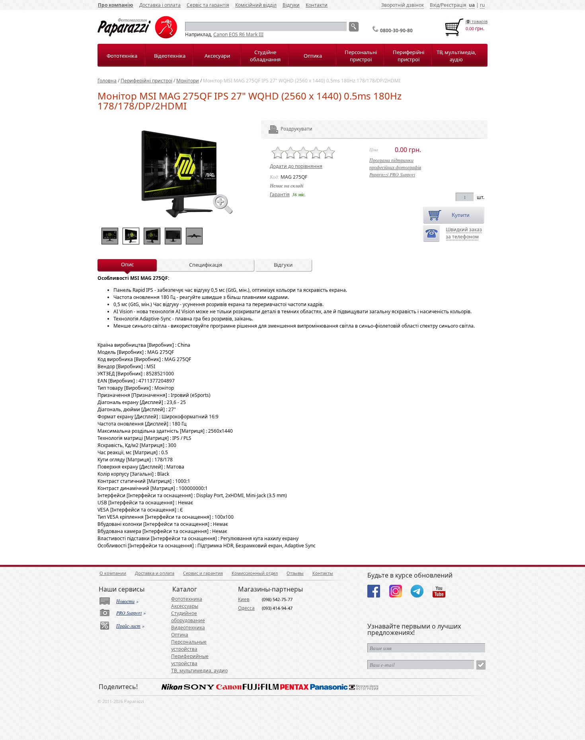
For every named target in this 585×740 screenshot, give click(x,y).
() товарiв (477, 21)
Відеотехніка (169, 55)
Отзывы (295, 573)
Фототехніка (122, 55)
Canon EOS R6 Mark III (238, 34)
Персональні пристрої (361, 56)
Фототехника (186, 599)
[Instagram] (395, 591)
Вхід (434, 5)
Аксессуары (184, 606)
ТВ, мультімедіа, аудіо (456, 56)
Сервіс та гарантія (208, 5)
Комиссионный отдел (255, 573)
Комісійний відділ (256, 5)
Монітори (187, 80)
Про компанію (115, 5)
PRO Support (129, 612)
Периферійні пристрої (408, 56)
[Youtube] (439, 591)
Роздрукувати (286, 128)
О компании (112, 573)
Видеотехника (188, 627)
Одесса (246, 608)
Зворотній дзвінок (402, 5)
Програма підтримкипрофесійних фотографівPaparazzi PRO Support (395, 167)
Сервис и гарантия (203, 573)
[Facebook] (373, 591)
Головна (107, 80)
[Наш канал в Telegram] (417, 591)
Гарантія (280, 194)
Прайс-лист (128, 626)
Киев (244, 599)
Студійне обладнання (265, 56)
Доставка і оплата (160, 5)
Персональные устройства (189, 645)
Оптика (313, 55)
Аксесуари (217, 55)
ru (482, 5)
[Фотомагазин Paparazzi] (137, 36)
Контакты (322, 573)
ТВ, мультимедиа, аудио (199, 670)
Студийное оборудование (188, 617)
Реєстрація (453, 5)
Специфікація (205, 264)
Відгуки (291, 5)
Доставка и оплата (154, 573)
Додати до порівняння (296, 166)
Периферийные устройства (190, 660)
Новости (125, 601)
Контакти (317, 5)
